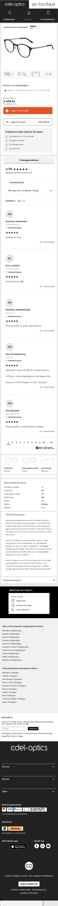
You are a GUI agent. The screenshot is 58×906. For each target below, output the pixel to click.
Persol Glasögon (9, 689)
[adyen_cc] (4, 809)
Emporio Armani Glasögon (14, 686)
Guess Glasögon (9, 692)
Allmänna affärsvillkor (21, 890)
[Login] (29, 12)
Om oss (5, 766)
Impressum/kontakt (29, 893)
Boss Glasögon (9, 695)
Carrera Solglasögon (11, 640)
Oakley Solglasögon (11, 634)
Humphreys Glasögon (12, 679)
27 (51, 442)
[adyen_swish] (35, 809)
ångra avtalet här (29, 884)
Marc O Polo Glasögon (12, 682)
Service (5, 779)
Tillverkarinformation (12, 580)
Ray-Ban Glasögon (10, 673)
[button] (14, 4)
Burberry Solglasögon (12, 660)
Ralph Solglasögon (10, 657)
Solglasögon (9, 19)
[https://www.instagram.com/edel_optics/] (42, 846)
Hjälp (4, 791)
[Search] (9, 12)
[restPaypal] (18, 809)
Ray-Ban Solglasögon (11, 630)
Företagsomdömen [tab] (29, 160)
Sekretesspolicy (39, 890)
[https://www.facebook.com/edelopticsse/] (36, 846)
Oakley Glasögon (10, 676)
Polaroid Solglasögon (11, 644)
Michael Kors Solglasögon (13, 650)
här (20, 736)
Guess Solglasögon (10, 653)
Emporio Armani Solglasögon (15, 647)
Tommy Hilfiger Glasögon (13, 699)
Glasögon (27, 19)
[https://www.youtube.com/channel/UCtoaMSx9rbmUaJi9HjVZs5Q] (48, 846)
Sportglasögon (47, 19)
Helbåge (44, 504)
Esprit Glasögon (9, 702)
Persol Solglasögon (10, 637)
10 (44, 442)
